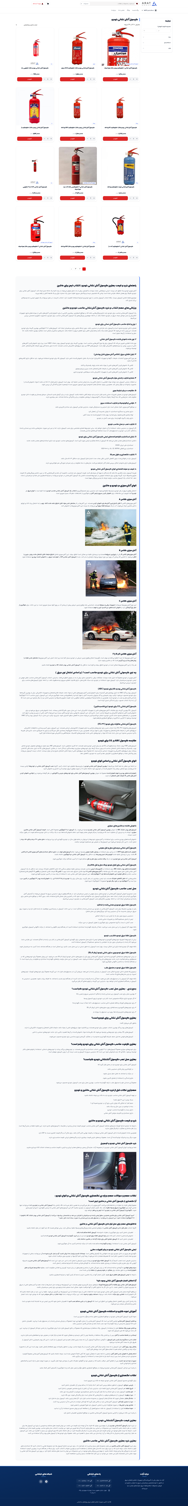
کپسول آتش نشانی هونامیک (132, 64)
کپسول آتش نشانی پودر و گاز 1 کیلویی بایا (34, 68)
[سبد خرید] (48, 4)
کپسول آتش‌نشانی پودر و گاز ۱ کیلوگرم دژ (35, 127)
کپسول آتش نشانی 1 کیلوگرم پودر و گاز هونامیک (120, 68)
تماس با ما (121, 10)
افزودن (115, 79)
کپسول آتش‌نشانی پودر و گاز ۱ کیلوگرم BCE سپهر (77, 68)
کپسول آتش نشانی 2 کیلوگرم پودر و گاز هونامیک (35, 246)
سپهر (94, 64)
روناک (137, 123)
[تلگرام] (46, 1481)
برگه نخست (135, 10)
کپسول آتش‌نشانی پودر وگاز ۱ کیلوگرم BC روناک (121, 127)
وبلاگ (128, 10)
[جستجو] (137, 3)
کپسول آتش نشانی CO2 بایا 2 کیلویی (35, 187)
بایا (51, 64)
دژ (51, 123)
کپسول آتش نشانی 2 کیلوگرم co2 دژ (120, 246)
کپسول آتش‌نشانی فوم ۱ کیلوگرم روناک (120, 187)
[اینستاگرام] (41, 1481)
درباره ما (113, 10)
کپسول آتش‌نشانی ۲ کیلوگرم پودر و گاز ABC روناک (78, 246)
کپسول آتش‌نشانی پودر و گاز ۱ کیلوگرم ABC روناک (78, 127)
